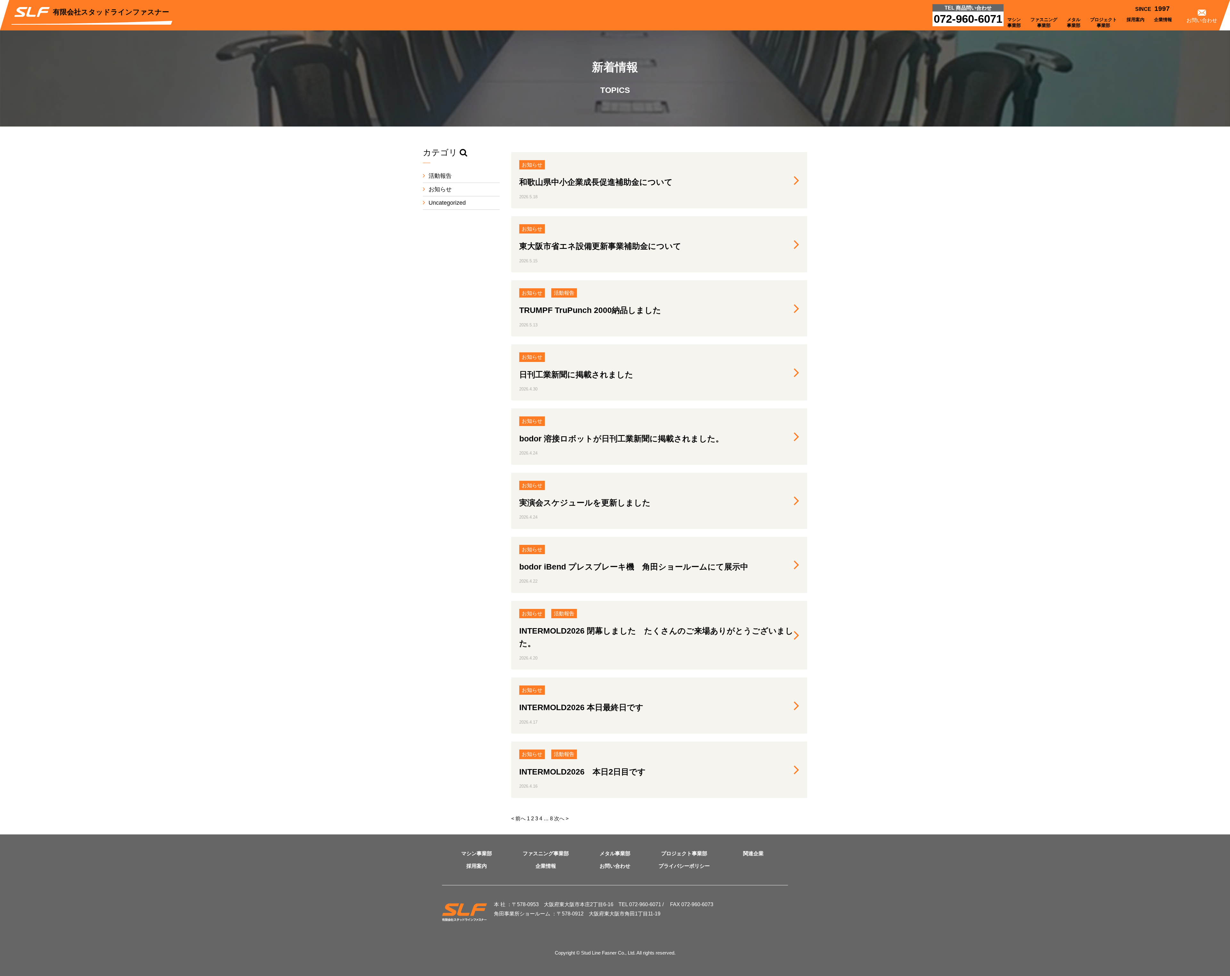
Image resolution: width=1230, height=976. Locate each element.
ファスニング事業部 (546, 853)
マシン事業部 (476, 853)
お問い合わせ (615, 866)
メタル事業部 (615, 853)
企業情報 (546, 866)
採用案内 (476, 866)
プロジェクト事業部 (684, 853)
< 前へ (518, 818)
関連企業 (753, 853)
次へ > (561, 818)
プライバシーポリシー (684, 866)
